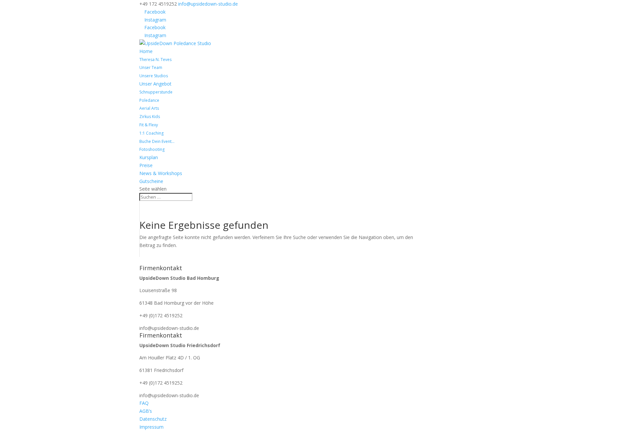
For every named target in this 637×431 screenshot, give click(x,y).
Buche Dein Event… (157, 141)
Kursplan (148, 157)
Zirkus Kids (149, 116)
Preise (146, 165)
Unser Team (150, 67)
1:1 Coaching (151, 133)
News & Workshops (160, 173)
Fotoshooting (152, 149)
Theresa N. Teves (155, 59)
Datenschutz (153, 419)
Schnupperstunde (156, 92)
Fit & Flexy (148, 125)
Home (146, 51)
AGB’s (145, 411)
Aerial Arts (149, 108)
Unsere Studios (153, 76)
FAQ (144, 403)
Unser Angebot (155, 84)
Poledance (149, 100)
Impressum (151, 427)
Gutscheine (151, 181)
